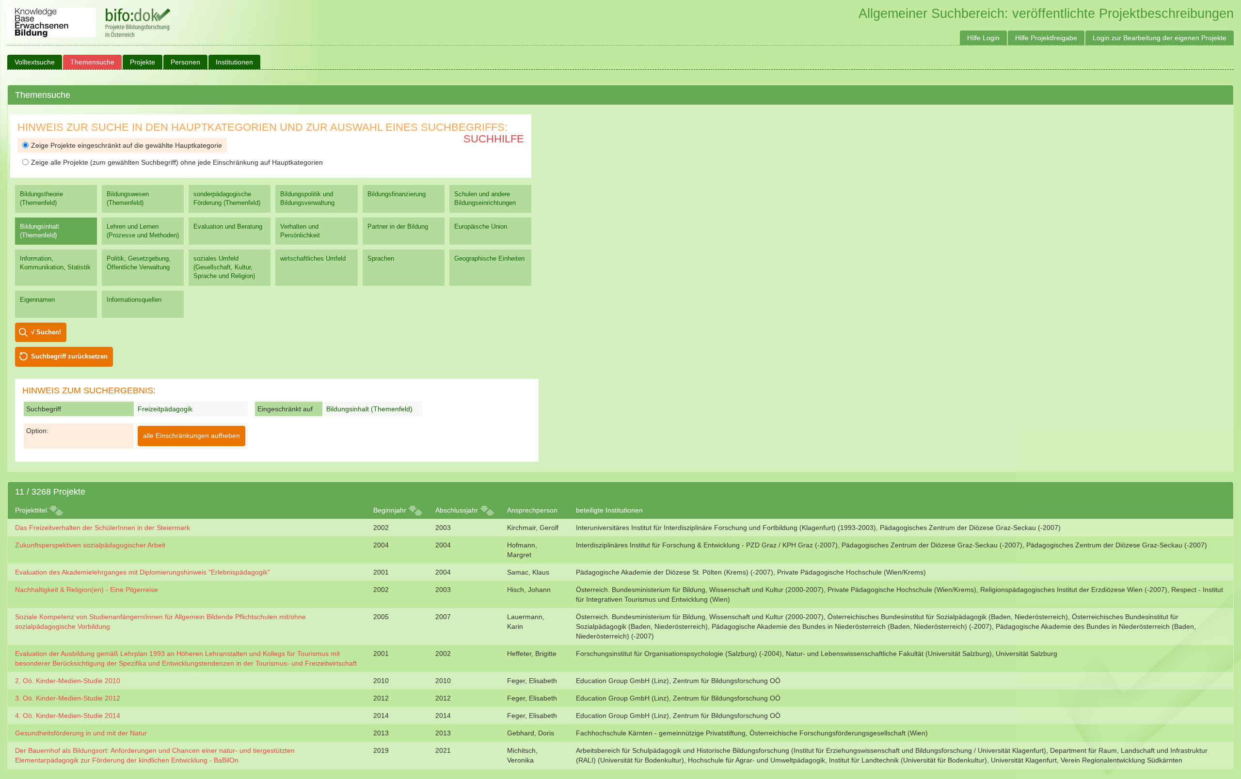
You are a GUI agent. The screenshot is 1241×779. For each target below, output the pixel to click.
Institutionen (234, 62)
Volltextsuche (35, 62)
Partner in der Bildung (397, 226)
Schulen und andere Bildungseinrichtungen (485, 198)
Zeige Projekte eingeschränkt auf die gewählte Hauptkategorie (126, 145)
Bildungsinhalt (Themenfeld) (39, 231)
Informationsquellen (134, 299)
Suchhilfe (493, 139)
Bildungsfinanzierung (396, 194)
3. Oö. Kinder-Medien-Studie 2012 (67, 698)
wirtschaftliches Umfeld (313, 258)
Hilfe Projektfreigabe (1046, 38)
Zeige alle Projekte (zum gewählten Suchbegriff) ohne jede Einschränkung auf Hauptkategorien (177, 162)
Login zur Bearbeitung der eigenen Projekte (1159, 38)
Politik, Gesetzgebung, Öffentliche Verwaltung (139, 263)
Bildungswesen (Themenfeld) (128, 198)
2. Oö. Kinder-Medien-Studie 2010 (67, 681)
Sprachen (380, 258)
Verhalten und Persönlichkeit (300, 231)
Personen (185, 62)
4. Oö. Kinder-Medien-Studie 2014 (67, 715)
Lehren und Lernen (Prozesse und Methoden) (143, 231)
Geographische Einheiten (489, 258)
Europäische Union (480, 226)
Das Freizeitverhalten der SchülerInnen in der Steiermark (102, 527)
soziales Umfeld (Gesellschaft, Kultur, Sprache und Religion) (224, 267)
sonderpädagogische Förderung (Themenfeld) (226, 198)
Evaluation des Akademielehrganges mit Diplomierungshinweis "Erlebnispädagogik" (142, 572)
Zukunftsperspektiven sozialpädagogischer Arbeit (90, 545)
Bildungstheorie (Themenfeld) (41, 198)
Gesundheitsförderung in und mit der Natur (81, 733)
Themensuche (92, 62)
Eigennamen (37, 299)
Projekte (142, 62)
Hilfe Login (983, 38)
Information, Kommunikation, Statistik (55, 263)
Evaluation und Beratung (227, 226)
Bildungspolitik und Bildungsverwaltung (307, 198)
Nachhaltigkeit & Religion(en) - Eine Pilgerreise (86, 589)
